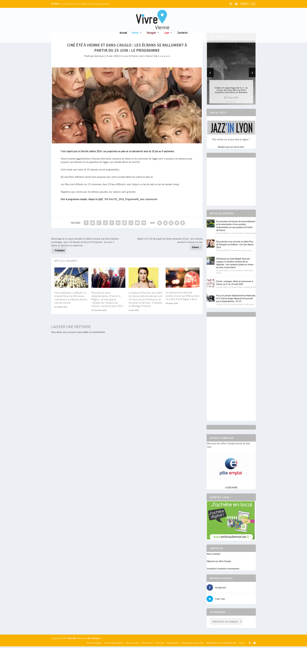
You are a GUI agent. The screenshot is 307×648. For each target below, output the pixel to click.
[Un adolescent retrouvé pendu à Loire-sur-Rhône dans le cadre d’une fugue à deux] (183, 277)
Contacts (182, 32)
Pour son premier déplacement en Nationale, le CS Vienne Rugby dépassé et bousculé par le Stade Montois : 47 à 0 (236, 298)
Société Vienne (250, 233)
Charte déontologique (114, 642)
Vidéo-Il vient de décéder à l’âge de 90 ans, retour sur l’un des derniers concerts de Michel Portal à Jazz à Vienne (231, 90)
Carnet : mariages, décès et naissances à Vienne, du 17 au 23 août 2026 (234, 283)
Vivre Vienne (147, 642)
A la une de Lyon (235, 250)
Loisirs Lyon (247, 250)
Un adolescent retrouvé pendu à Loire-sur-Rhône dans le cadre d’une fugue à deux (182, 296)
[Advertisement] (231, 184)
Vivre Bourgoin (172, 642)
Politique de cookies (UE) (192, 642)
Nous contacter (213, 553)
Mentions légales (94, 642)
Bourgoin (151, 32)
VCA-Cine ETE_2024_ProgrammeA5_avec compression (131, 199)
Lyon (166, 32)
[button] (227, 102)
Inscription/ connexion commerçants (223, 568)
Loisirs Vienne (145, 56)
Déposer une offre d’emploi (219, 561)
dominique (99, 56)
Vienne (135, 32)
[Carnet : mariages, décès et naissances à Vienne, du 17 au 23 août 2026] (211, 283)
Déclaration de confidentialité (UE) (221, 642)
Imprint (242, 642)
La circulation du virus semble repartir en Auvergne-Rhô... (85, 4)
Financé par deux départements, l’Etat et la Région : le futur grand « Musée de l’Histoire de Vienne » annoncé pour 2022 (107, 299)
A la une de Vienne (129, 56)
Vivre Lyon (159, 642)
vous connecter (70, 332)
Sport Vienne (249, 304)
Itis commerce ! (94, 638)
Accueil (123, 32)
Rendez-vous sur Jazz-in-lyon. (231, 146)
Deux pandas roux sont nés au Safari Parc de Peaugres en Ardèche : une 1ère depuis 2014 (235, 244)
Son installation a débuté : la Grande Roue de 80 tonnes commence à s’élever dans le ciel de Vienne (70, 297)
